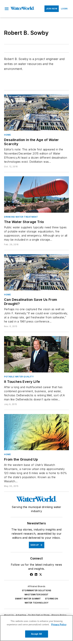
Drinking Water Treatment (21, 217)
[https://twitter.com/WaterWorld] (40, 574)
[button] (6, 8)
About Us (9, 615)
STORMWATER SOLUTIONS (36, 590)
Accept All (36, 634)
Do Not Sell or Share (39, 615)
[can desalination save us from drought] (36, 272)
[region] (36, 628)
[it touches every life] (36, 354)
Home (7, 135)
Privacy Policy (59, 615)
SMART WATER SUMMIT (28, 598)
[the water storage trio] (36, 194)
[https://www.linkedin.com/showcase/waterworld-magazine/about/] (36, 574)
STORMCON (51, 598)
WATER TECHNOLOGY (36, 602)
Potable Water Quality (19, 376)
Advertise (21, 615)
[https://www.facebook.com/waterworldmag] (31, 574)
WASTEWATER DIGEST (36, 594)
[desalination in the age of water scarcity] (36, 112)
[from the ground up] (36, 432)
